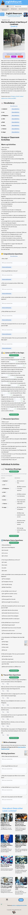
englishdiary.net (13, 1)
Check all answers (14, 355)
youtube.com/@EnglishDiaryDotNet (19, 905)
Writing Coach (14, 9)
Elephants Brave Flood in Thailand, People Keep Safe (20, 866)
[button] (7, 6)
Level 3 (14, 56)
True (3, 684)
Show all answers (14, 106)
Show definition (15, 109)
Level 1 (7, 56)
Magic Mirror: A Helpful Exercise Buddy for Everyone (6, 824)
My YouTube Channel (23, 9)
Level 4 (20, 56)
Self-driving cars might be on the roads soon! (21, 887)
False (8, 684)
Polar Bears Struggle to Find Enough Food (6, 886)
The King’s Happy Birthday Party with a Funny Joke (6, 845)
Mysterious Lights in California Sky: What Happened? (20, 845)
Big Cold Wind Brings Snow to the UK (6, 865)
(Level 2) (14, 26)
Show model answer (6, 267)
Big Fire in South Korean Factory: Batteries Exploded (20, 824)
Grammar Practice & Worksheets (4, 9)
